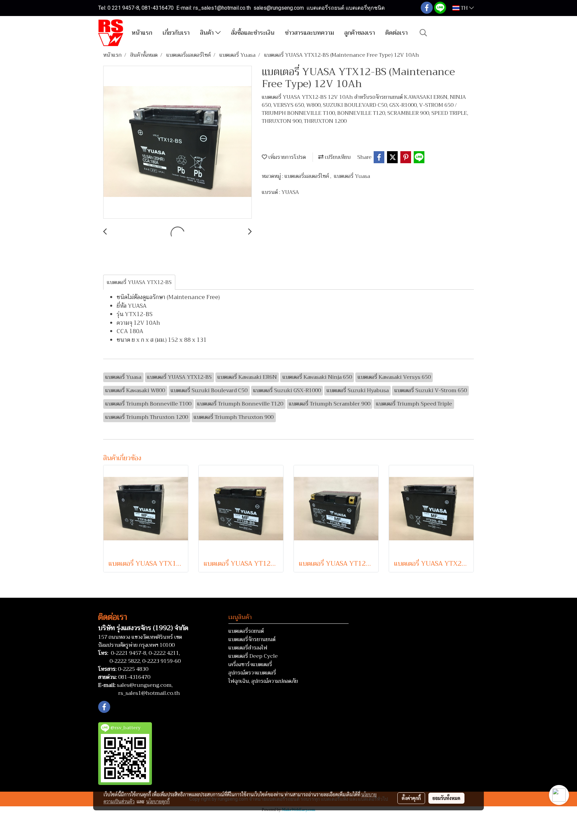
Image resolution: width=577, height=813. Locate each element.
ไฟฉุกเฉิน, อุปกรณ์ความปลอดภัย (263, 681)
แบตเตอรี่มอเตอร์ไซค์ (307, 176)
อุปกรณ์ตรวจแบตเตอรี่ (252, 673)
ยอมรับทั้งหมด (446, 798)
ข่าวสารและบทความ (309, 32)
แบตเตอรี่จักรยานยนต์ (251, 639)
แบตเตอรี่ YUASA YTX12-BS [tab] (139, 282)
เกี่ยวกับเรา (176, 32)
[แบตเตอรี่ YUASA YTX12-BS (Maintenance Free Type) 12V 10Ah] (177, 142)
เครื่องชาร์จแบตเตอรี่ (250, 664)
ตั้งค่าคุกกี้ (411, 798)
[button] (423, 32)
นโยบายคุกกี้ (158, 801)
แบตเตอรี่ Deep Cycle (253, 656)
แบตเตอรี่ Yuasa (352, 176)
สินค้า (207, 32)
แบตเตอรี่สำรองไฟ (247, 647)
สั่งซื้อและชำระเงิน (252, 32)
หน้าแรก (142, 32)
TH (464, 8)
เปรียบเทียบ (337, 157)
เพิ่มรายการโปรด (286, 157)
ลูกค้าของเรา (359, 32)
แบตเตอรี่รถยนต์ (246, 631)
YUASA (290, 192)
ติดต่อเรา (396, 32)
